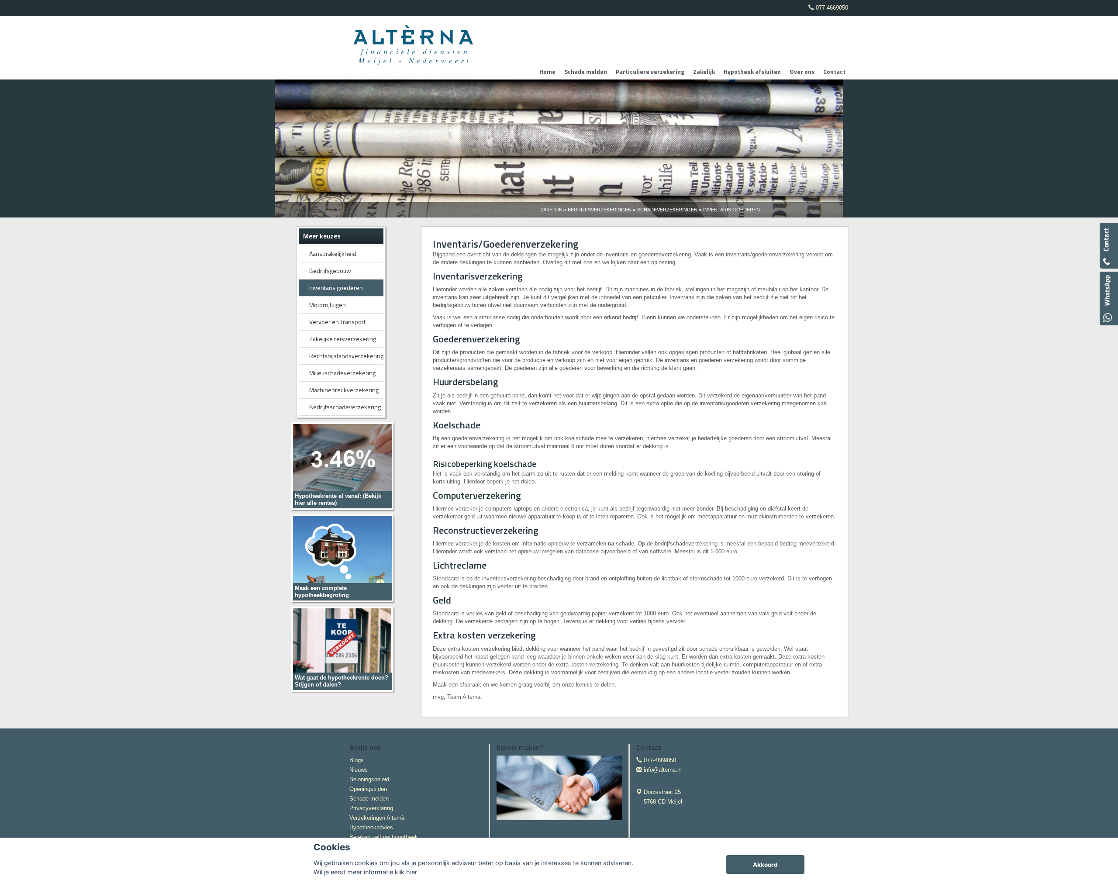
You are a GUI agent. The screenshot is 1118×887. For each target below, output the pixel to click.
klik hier (406, 872)
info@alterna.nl (663, 769)
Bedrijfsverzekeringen (599, 209)
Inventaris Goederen (731, 209)
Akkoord (765, 864)
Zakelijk (551, 209)
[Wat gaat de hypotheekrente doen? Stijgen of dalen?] (342, 648)
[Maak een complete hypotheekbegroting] (342, 558)
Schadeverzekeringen (667, 209)
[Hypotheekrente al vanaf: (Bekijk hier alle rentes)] (342, 465)
